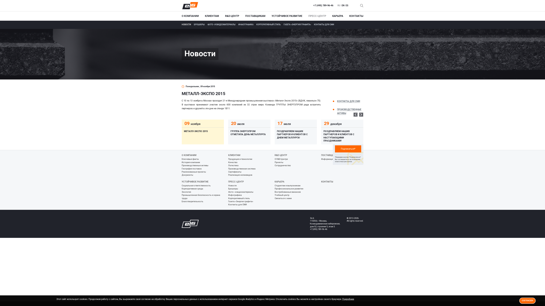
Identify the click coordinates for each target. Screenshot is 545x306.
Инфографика (245, 24)
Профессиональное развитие (289, 189)
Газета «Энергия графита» (297, 24)
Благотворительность (192, 201)
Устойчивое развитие (287, 15)
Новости (186, 24)
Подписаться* (348, 148)
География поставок (192, 169)
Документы (187, 175)
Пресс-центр (317, 15)
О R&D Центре (281, 159)
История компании (191, 162)
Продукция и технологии (240, 159)
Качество (232, 162)
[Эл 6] (190, 5)
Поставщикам (255, 15)
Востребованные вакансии (288, 192)
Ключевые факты (190, 159)
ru (339, 5)
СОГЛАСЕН (527, 300)
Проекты (279, 162)
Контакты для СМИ (324, 24)
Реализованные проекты (194, 172)
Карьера (337, 15)
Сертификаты (234, 172)
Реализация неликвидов (240, 175)
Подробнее (348, 299)
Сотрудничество (283, 165)
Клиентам (212, 15)
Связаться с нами (283, 198)
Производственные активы (195, 165)
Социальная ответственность (196, 185)
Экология (186, 192)
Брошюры (199, 24)
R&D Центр (232, 15)
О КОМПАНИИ (190, 15)
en (343, 5)
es (347, 5)
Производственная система (241, 169)
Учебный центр (282, 195)
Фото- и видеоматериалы (221, 24)
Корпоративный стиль (268, 24)
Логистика (233, 165)
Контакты (356, 15)
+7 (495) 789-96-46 (323, 5)
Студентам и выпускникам (287, 185)
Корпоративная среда (192, 189)
